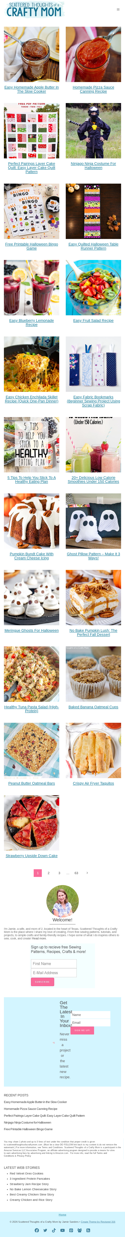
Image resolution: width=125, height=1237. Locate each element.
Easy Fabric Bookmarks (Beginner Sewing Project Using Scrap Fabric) (93, 401)
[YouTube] (62, 1230)
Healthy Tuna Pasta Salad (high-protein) (31, 709)
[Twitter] (45, 1230)
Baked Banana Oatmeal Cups (93, 707)
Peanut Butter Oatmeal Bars (31, 783)
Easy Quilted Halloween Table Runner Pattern (93, 246)
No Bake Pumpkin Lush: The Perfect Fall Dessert (93, 632)
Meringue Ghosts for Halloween (32, 630)
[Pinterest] (71, 1230)
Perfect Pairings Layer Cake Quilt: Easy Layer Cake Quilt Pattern (31, 167)
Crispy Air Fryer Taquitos (93, 783)
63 (76, 873)
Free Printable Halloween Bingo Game (31, 246)
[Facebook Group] (79, 1230)
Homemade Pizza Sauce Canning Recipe (93, 89)
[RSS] (88, 1230)
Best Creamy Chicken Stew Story (32, 1194)
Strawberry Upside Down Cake (32, 856)
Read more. (39, 938)
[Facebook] (37, 1230)
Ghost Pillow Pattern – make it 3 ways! (93, 556)
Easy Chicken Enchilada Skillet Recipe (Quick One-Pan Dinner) (31, 399)
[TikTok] (54, 1230)
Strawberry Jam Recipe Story (29, 1184)
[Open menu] (118, 9)
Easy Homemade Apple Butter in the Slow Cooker (31, 89)
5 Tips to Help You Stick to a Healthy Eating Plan (31, 479)
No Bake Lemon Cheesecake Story (33, 1189)
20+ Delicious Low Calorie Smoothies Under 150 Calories (93, 479)
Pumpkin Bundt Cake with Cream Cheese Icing (32, 556)
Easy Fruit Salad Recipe (93, 320)
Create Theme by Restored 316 (98, 1221)
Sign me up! (82, 1030)
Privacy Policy (24, 1156)
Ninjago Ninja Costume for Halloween (93, 165)
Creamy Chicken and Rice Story (31, 1200)
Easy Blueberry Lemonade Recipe (31, 322)
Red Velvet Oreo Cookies (26, 1173)
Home (62, 1214)
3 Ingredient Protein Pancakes (30, 1178)
